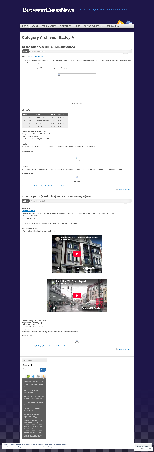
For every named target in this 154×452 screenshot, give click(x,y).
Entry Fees (65, 26)
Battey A (32, 186)
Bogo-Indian (47, 346)
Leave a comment (124, 189)
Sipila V (63, 186)
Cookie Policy (47, 447)
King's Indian (55, 186)
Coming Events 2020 (93, 26)
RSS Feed (120, 23)
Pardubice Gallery (36, 56)
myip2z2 (41, 51)
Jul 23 (25, 201)
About (35, 26)
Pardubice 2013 (28, 211)
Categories (27, 376)
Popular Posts (43, 376)
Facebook (128, 23)
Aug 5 (25, 51)
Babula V (32, 346)
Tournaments (49, 26)
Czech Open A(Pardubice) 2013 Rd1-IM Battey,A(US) (56, 196)
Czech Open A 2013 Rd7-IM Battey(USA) (48, 46)
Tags (33, 376)
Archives (38, 376)
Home (25, 26)
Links (77, 26)
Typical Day (113, 26)
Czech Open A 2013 (43, 186)
